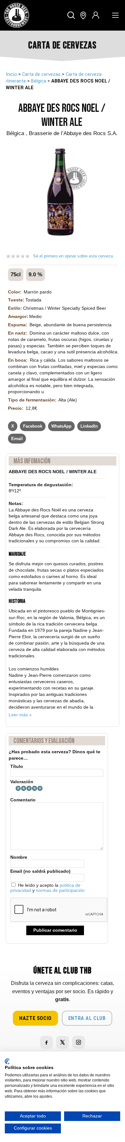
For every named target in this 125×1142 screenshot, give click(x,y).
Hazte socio (35, 1018)
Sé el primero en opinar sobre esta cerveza (73, 256)
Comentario (23, 800)
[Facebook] (46, 1042)
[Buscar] (71, 15)
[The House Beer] (16, 15)
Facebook (32, 426)
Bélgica (38, 81)
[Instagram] (78, 1042)
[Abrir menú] (115, 15)
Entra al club (87, 1018)
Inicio (11, 74)
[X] (62, 1042)
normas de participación (60, 890)
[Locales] (83, 15)
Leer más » (20, 714)
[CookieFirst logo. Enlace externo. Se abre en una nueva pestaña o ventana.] (7, 1061)
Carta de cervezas (41, 74)
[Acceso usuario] (96, 15)
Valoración (21, 781)
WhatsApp (61, 426)
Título (16, 766)
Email (17, 438)
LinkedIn (89, 426)
